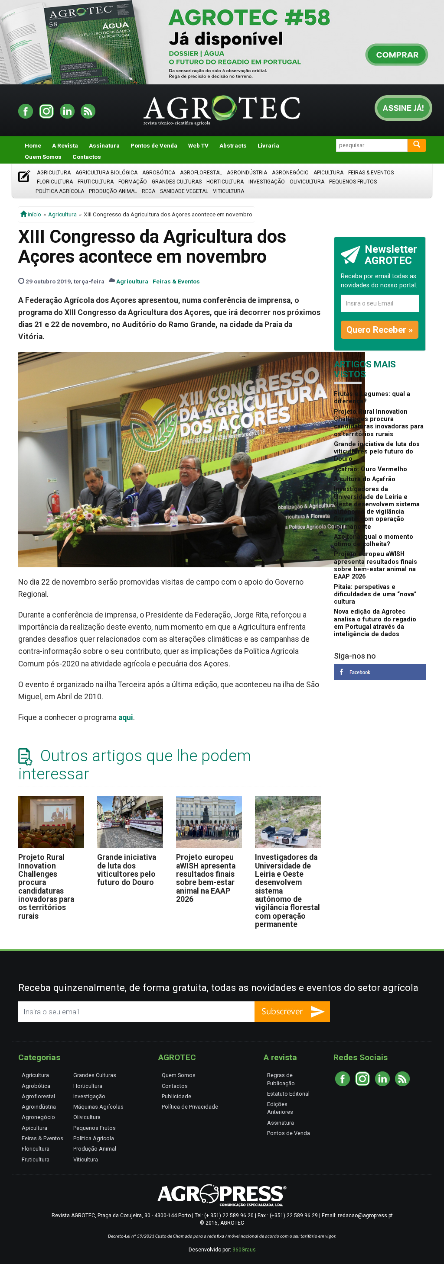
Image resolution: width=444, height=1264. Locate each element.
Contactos (86, 156)
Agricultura (54, 173)
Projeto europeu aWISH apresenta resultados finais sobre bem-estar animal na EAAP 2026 (205, 878)
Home (33, 145)
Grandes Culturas (177, 182)
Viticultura (228, 191)
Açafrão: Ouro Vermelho (370, 469)
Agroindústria (247, 173)
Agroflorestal (201, 173)
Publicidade (176, 1096)
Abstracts (233, 145)
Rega (148, 191)
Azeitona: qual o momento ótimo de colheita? (373, 540)
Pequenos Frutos (353, 182)
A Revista (65, 145)
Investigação (266, 182)
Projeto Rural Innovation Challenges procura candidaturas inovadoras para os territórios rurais (46, 886)
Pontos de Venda (154, 145)
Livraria (268, 145)
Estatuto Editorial (288, 1093)
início (33, 214)
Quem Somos (43, 156)
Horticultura (225, 182)
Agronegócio (290, 173)
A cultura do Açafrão (364, 479)
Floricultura (55, 182)
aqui (125, 717)
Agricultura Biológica (106, 173)
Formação (132, 182)
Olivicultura (307, 182)
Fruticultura (96, 182)
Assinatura (104, 145)
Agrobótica (158, 173)
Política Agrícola (60, 191)
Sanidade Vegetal (184, 191)
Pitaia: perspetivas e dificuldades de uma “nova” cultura (375, 594)
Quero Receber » (379, 330)
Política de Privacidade (190, 1106)
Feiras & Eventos (371, 173)
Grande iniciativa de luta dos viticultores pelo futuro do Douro (126, 870)
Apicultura (328, 173)
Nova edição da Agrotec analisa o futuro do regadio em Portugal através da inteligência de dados (375, 623)
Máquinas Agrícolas (98, 1106)
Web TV (198, 145)
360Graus (244, 1250)
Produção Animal (113, 191)
